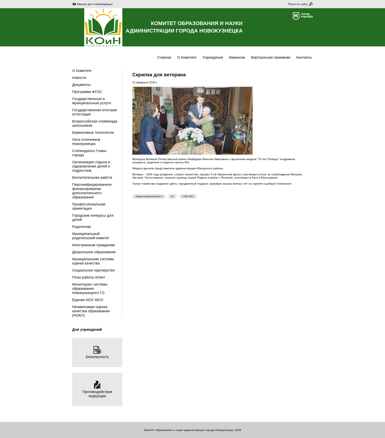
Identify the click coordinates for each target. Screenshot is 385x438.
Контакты (304, 57)
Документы (81, 85)
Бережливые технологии (93, 133)
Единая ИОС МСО (87, 300)
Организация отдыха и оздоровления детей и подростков (91, 166)
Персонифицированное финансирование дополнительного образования (92, 191)
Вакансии (237, 57)
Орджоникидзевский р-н (149, 196)
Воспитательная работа (92, 178)
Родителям (81, 227)
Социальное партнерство (93, 270)
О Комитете (187, 57)
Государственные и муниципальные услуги (91, 101)
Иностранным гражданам (93, 245)
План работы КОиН (88, 277)
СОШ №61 (188, 196)
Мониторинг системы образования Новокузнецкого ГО (89, 288)
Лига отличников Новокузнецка (86, 142)
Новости (79, 78)
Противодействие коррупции (97, 394)
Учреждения (213, 57)
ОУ (172, 196)
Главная (164, 57)
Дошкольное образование (94, 252)
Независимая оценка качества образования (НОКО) (91, 311)
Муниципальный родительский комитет (90, 236)
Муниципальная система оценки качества (93, 261)
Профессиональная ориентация (88, 206)
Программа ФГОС (87, 92)
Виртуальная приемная (270, 57)
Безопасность (97, 357)
